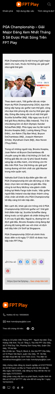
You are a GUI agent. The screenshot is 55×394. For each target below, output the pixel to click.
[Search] (49, 4)
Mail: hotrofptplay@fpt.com (19, 321)
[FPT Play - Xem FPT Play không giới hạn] (27, 4)
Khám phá (8, 11)
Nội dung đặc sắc (25, 11)
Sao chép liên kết (39, 281)
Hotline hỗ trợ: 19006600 (18, 315)
